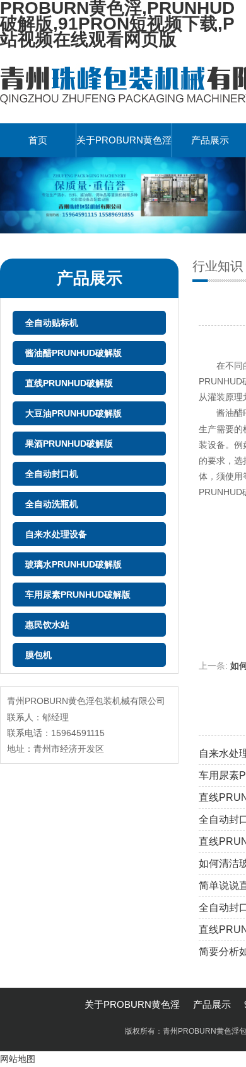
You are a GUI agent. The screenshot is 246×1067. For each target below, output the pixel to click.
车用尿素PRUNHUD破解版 (78, 594)
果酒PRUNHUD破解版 (69, 444)
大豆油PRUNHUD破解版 (73, 413)
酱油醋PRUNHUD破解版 (73, 353)
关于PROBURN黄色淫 (124, 140)
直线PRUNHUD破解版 (69, 383)
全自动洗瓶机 (51, 504)
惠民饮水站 (47, 625)
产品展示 (212, 1004)
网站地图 (17, 1059)
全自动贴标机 (51, 323)
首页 (37, 140)
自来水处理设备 (56, 534)
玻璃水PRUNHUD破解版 (73, 564)
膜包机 (38, 655)
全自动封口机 (51, 474)
